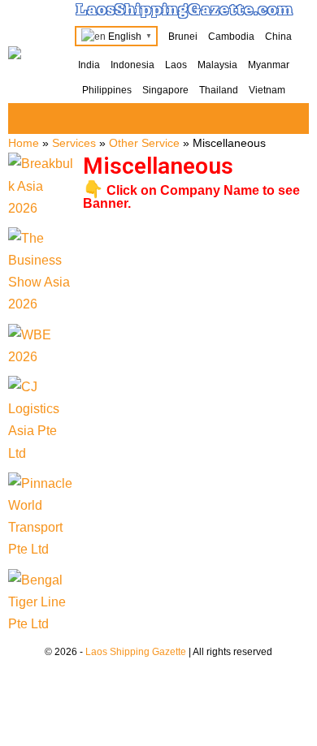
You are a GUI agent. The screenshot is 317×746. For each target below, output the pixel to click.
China (278, 36)
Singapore (165, 90)
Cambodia (231, 36)
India (89, 65)
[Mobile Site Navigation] (294, 119)
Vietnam (267, 90)
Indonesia (132, 65)
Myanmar (268, 65)
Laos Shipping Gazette (135, 652)
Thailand (218, 90)
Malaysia (217, 65)
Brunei (183, 36)
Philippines (107, 90)
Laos (176, 65)
